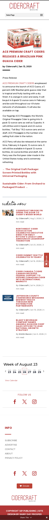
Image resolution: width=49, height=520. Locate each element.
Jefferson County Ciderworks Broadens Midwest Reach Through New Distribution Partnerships (30, 300)
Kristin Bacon (25, 334)
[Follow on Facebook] (14, 401)
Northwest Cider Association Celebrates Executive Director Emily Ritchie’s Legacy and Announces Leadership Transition (30, 234)
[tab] (9, 371)
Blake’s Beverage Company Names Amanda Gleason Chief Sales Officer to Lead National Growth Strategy (30, 325)
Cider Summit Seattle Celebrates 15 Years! (29, 256)
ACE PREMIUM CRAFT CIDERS (18, 83)
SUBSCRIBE (11, 440)
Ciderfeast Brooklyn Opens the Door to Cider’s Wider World (29, 212)
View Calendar (11, 380)
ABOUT (9, 453)
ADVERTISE (11, 445)
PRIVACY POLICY (13, 458)
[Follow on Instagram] (34, 401)
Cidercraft (11, 66)
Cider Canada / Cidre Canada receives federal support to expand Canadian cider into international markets (30, 276)
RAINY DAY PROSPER (31, 514)
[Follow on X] (24, 401)
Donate (26, 486)
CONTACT (10, 449)
